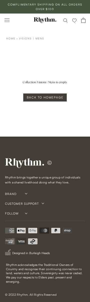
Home (11, 38)
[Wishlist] (74, 20)
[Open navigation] (7, 20)
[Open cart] (83, 20)
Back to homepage (45, 97)
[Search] (65, 20)
